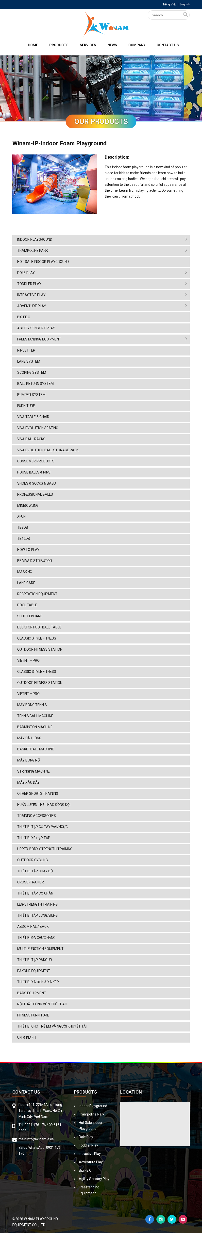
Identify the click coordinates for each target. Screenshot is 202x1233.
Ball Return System (35, 384)
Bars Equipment (31, 993)
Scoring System (31, 372)
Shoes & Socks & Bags (36, 483)
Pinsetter (26, 350)
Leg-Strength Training (37, 904)
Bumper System (31, 395)
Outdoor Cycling (32, 860)
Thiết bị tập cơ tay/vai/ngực (42, 827)
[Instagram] (160, 1219)
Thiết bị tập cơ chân (35, 893)
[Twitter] (172, 1219)
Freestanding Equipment (39, 339)
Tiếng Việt (169, 4)
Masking (24, 572)
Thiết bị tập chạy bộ (35, 871)
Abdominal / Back (33, 927)
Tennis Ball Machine (35, 716)
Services (88, 45)
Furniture (26, 406)
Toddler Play (29, 284)
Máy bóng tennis (32, 705)
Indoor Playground (34, 239)
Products (58, 45)
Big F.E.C (23, 317)
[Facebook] (149, 1219)
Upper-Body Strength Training (45, 849)
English (185, 4)
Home (33, 45)
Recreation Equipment (37, 594)
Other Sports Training (37, 793)
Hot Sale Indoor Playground (43, 262)
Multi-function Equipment (40, 949)
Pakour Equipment (33, 971)
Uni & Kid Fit (26, 1037)
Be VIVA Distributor (34, 561)
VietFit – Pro (28, 660)
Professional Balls (35, 494)
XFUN (21, 516)
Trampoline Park (32, 251)
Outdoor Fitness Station (39, 649)
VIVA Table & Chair (33, 417)
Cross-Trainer (30, 882)
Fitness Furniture (33, 1015)
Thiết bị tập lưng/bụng (37, 915)
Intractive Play (31, 295)
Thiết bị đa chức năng (36, 938)
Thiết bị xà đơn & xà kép (38, 982)
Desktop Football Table (39, 627)
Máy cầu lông (29, 738)
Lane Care (26, 583)
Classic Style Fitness (36, 638)
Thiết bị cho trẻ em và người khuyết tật (52, 1026)
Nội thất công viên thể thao (42, 1004)
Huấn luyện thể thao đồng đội (43, 805)
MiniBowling (27, 505)
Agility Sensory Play (36, 328)
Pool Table (27, 605)
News (112, 45)
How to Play (28, 550)
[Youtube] (183, 1219)
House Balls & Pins (33, 472)
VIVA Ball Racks (31, 439)
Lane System (28, 361)
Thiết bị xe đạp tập (33, 838)
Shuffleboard (30, 616)
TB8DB (22, 527)
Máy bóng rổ (28, 760)
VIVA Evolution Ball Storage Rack (48, 450)
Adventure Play (31, 306)
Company (136, 45)
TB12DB (23, 538)
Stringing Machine (33, 771)
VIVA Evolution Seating (37, 428)
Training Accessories (36, 816)
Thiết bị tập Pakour (34, 960)
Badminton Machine (34, 727)
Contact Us (168, 45)
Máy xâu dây (28, 782)
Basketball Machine (35, 749)
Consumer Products (35, 461)
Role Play (26, 273)
